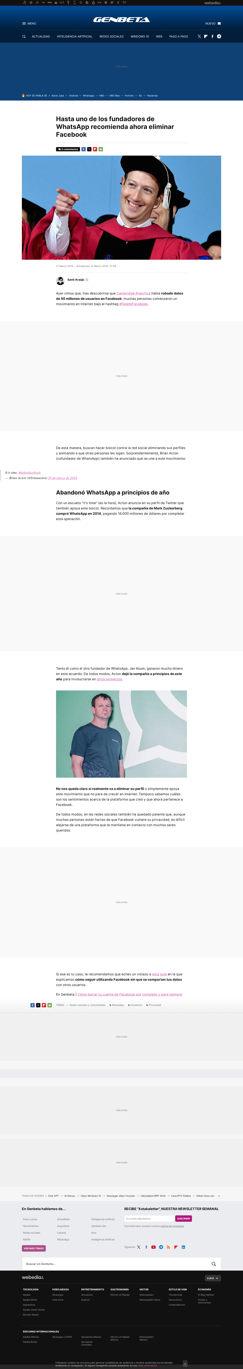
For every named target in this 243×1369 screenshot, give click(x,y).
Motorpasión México (147, 1338)
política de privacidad (172, 1226)
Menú (32, 23)
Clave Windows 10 (91, 1195)
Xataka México (31, 1336)
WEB (159, 36)
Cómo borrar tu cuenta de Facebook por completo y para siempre (129, 994)
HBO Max (114, 95)
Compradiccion (177, 1304)
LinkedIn (183, 1246)
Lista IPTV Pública (181, 1195)
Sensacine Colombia (87, 1343)
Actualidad (63, 1219)
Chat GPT (53, 1195)
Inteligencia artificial (102, 1219)
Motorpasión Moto (150, 1299)
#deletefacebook (30, 472)
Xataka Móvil (30, 1299)
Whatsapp (88, 95)
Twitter (199, 36)
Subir (210, 1278)
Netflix (27, 1239)
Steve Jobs (58, 95)
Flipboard (206, 36)
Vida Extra (57, 1299)
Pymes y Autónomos (204, 1301)
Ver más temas (34, 1248)
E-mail (101, 149)
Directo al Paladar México (120, 1338)
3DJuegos (57, 1294)
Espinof (85, 1299)
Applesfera (29, 1304)
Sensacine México (91, 1336)
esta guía (159, 974)
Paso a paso (30, 1219)
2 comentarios (70, 149)
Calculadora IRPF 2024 (153, 1195)
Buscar (214, 1264)
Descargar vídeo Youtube (121, 1195)
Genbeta (121, 19)
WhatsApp (118, 1004)
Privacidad (155, 1004)
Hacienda (152, 95)
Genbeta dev (98, 1225)
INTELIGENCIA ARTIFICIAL (75, 36)
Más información (148, 1365)
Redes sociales (31, 1232)
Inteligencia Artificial (103, 1239)
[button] (77, 279)
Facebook (212, 36)
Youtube (153, 1246)
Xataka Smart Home (34, 1309)
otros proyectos (109, 679)
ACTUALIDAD (41, 36)
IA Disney (70, 1195)
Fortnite (129, 95)
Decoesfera (175, 1299)
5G (140, 95)
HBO (101, 95)
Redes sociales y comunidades (87, 1004)
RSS (168, 1246)
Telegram (219, 36)
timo (93, 1232)
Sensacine (87, 1294)
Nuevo (210, 23)
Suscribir (183, 1218)
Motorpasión (147, 1294)
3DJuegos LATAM (62, 1336)
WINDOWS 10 (140, 36)
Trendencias (175, 1294)
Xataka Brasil (30, 1341)
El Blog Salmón (206, 1294)
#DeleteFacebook (133, 304)
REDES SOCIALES (112, 36)
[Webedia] (33, 1277)
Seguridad (63, 1225)
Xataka (26, 1294)
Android (73, 95)
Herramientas (30, 1225)
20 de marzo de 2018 (62, 478)
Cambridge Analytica (133, 293)
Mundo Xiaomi (31, 1314)
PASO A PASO (178, 36)
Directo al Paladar (120, 1294)
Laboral (61, 1232)
